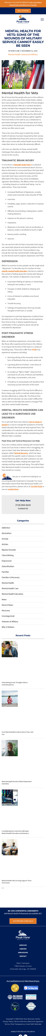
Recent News (7, 605)
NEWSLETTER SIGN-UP (18, 1031)
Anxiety (5, 538)
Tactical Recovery (21, 453)
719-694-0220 (36, 486)
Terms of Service (20, 1021)
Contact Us (23, 508)
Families (5, 571)
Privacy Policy (8, 1021)
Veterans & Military (29, 54)
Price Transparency (17, 1024)
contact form (13, 489)
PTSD (34, 349)
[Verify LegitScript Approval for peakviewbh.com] (15, 1006)
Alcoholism (6, 533)
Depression (7, 560)
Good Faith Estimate (33, 1024)
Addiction (6, 527)
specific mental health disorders (14, 271)
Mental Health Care (10, 588)
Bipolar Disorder (9, 549)
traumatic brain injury (22, 164)
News (4, 599)
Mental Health (14, 54)
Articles (5, 544)
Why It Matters (8, 627)
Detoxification (8, 566)
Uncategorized (8, 616)
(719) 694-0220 (23, 505)
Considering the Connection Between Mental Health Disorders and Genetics (15, 832)
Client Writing (8, 555)
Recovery (6, 610)
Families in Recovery (11, 577)
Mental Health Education (12, 594)
